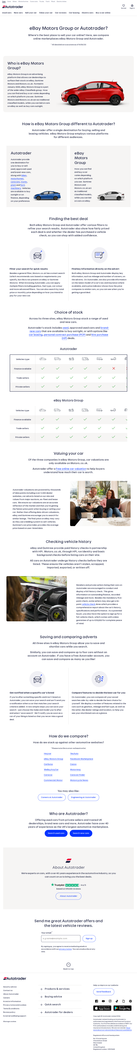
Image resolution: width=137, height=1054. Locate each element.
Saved (123, 8)
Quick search (53, 1004)
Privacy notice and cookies (14, 1005)
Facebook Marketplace (81, 759)
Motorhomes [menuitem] (23, 1)
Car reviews (60, 13)
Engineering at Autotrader (83, 797)
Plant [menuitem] (53, 1)
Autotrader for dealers (59, 1012)
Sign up (89, 939)
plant (13, 185)
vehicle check (88, 604)
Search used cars (56, 833)
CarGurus (48, 764)
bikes (23, 176)
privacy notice (65, 949)
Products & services (57, 989)
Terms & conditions (11, 1009)
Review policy (9, 1012)
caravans (15, 182)
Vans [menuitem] (9, 1)
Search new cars (81, 833)
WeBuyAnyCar (51, 770)
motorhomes (17, 179)
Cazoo (73, 764)
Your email (46, 933)
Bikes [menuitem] (15, 1)
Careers (6, 998)
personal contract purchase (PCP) (64, 335)
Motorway (75, 770)
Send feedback (103, 992)
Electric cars (87, 13)
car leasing (36, 335)
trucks (24, 182)
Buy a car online (103, 13)
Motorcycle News (79, 780)
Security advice (10, 987)
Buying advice (53, 996)
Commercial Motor (53, 780)
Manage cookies (9, 1021)
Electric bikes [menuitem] (61, 1)
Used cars (7, 13)
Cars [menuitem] (4, 1)
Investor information (12, 1001)
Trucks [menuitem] (41, 1)
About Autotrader (68, 896)
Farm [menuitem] (48, 1)
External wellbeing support (14, 1016)
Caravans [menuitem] (34, 1)
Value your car (46, 13)
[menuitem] (7, 13)
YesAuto (74, 754)
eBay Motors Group (53, 759)
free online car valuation (71, 469)
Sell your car (31, 13)
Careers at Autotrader (51, 797)
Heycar (47, 754)
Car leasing (74, 13)
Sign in (132, 8)
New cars (18, 13)
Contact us (8, 990)
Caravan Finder (77, 775)
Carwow (48, 775)
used (65, 328)
